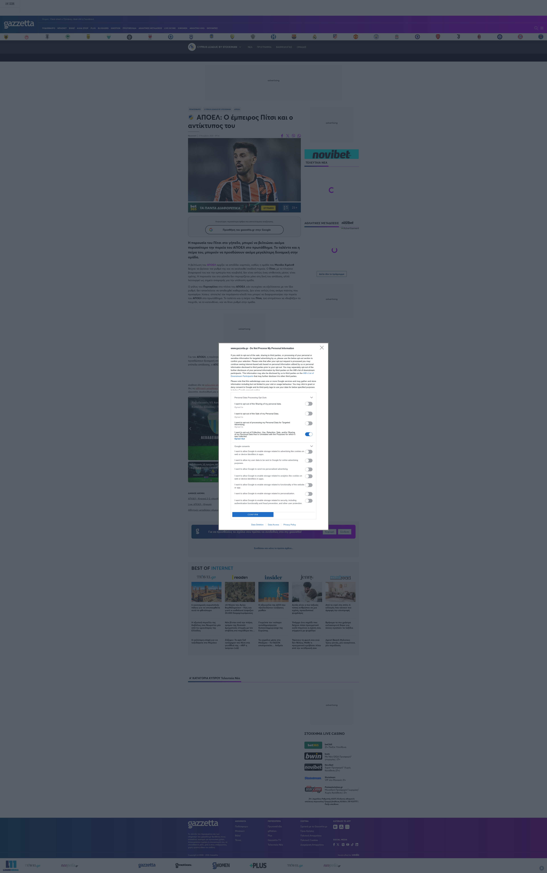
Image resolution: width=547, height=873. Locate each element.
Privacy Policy (289, 524)
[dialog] (273, 436)
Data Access (273, 524)
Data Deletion (257, 524)
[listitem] (273, 397)
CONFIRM (253, 515)
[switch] (309, 404)
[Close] (322, 348)
